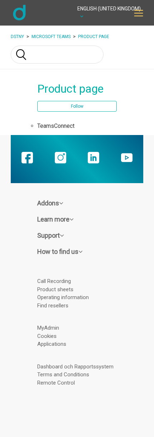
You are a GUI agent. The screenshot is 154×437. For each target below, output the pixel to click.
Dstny (17, 36)
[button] (138, 13)
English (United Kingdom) (109, 8)
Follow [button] (77, 106)
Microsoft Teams (51, 36)
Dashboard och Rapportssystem (75, 366)
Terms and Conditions (63, 374)
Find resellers (52, 305)
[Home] (19, 19)
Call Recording (54, 281)
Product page (93, 36)
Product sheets (55, 289)
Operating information (63, 297)
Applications (51, 344)
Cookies (47, 336)
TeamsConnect (55, 125)
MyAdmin (48, 328)
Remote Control (56, 383)
